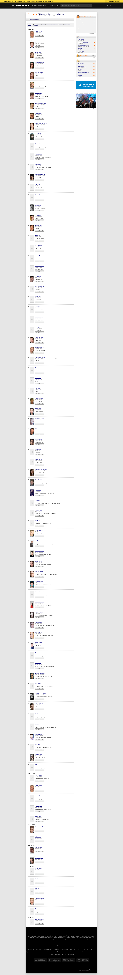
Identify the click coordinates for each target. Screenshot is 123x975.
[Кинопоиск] (23, 6)
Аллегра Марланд (39, 194)
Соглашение (47, 949)
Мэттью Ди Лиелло (39, 551)
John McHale (38, 683)
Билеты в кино (54, 5)
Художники (30, 25)
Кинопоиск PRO (87, 949)
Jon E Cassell (38, 520)
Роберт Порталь (39, 429)
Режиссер (39, 24)
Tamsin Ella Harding (39, 591)
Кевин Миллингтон (39, 266)
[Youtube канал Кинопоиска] (61, 945)
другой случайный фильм (90, 108)
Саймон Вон (38, 816)
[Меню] (13, 6)
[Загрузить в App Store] (40, 960)
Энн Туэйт (37, 235)
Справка (72, 949)
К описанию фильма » (34, 19)
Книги (71, 970)
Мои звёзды (38, 35)
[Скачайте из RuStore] (82, 960)
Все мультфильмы (62, 952)
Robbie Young (38, 764)
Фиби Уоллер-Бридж (40, 174)
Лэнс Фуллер (38, 327)
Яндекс (91, 970)
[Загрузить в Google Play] (54, 960)
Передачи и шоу (75, 952)
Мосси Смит (38, 133)
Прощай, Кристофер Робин (51, 14)
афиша (94, 57)
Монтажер (35, 25)
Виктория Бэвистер (39, 418)
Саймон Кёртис (38, 31)
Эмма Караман (38, 510)
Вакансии (31, 949)
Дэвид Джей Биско (39, 479)
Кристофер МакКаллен (40, 693)
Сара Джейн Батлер (40, 357)
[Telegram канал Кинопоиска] (57, 945)
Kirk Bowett (37, 500)
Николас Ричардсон (40, 255)
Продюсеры (49, 24)
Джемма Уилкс (38, 754)
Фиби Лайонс (38, 378)
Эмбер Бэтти (38, 296)
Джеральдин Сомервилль (41, 123)
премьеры (93, 77)
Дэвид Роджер (38, 868)
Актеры (43, 24)
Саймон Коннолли (39, 337)
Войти (109, 5)
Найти (90, 5)
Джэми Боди (38, 490)
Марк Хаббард (38, 795)
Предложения (30, 952)
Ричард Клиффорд (39, 347)
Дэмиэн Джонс (38, 806)
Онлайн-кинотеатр (40, 5)
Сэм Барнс (37, 184)
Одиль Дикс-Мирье (39, 898)
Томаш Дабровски (39, 530)
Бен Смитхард (38, 847)
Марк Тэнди (38, 205)
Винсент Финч (38, 449)
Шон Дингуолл (38, 225)
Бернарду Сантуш (39, 734)
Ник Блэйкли (38, 408)
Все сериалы (51, 952)
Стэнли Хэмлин (38, 144)
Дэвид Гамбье (38, 561)
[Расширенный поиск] (88, 5)
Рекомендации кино (88, 952)
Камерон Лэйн (38, 367)
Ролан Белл (38, 276)
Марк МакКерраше (39, 286)
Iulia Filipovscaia (39, 571)
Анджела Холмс (39, 612)
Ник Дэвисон (38, 540)
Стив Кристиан (38, 775)
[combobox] (73, 5)
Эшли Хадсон (38, 622)
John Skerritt (38, 744)
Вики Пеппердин (39, 72)
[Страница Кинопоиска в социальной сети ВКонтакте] (53, 945)
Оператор (61, 24)
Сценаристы (55, 24)
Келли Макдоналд (39, 62)
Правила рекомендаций (61, 949)
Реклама (39, 949)
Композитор (67, 24)
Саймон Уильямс (39, 398)
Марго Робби (38, 52)
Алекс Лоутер (38, 93)
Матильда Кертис (39, 317)
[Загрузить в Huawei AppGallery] (68, 960)
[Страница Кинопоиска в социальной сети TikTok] (70, 945)
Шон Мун (37, 714)
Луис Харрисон (38, 245)
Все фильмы (41, 952)
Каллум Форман (39, 581)
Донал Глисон (38, 42)
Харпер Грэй (38, 388)
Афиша (66, 970)
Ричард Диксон (38, 215)
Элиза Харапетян (39, 602)
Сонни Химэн (38, 164)
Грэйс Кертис (38, 306)
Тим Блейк (37, 878)
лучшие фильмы (92, 33)
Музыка (61, 970)
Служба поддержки (68, 954)
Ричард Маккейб (39, 113)
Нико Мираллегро (39, 703)
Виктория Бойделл (39, 919)
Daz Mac (37, 652)
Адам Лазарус (38, 642)
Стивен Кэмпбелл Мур (40, 103)
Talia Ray (37, 724)
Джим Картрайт (38, 459)
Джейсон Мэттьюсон (40, 673)
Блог (79, 949)
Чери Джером (38, 632)
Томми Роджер (38, 439)
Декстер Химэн (38, 154)
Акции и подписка (54, 954)
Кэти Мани (37, 888)
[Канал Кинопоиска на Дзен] (66, 945)
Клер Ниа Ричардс (39, 908)
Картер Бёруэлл (39, 858)
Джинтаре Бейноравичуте (41, 469)
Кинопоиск (42, 970)
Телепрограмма (54, 970)
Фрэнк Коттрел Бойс (40, 826)
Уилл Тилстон (38, 82)
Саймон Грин (38, 663)
